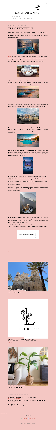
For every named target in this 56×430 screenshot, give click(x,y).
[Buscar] (47, 3)
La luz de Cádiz (15, 292)
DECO (28, 18)
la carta (43, 178)
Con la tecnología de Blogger (29, 423)
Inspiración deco (16, 387)
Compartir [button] (10, 251)
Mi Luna (10, 56)
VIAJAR (32, 18)
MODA (24, 18)
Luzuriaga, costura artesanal (22, 340)
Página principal (17, 18)
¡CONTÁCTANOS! (14, 398)
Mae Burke (32, 426)
